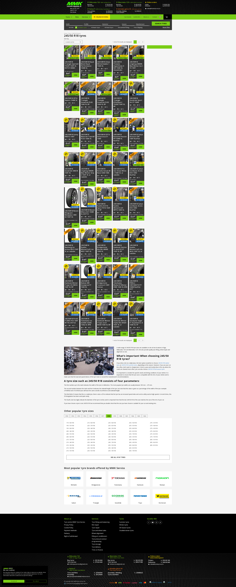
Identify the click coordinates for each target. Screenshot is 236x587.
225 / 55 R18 (91, 437)
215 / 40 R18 (70, 442)
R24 (145, 416)
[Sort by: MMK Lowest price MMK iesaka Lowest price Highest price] (73, 42)
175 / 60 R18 (70, 423)
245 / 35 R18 (112, 428)
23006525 (138, 11)
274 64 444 (109, 6)
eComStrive (77, 583)
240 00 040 (167, 6)
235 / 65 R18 (112, 425)
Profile (86, 24)
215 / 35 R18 (70, 439)
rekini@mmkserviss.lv (153, 8)
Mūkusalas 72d (100, 2)
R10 (67, 416)
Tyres (68, 17)
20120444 (109, 12)
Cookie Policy (68, 528)
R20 (121, 416)
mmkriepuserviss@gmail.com (78, 564)
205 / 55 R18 (70, 434)
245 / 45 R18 (112, 434)
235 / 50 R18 (91, 448)
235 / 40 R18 (91, 442)
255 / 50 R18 (133, 423)
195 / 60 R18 (70, 428)
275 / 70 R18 (154, 437)
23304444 (109, 11)
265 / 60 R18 (133, 445)
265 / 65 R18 (133, 448)
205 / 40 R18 (70, 431)
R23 (139, 416)
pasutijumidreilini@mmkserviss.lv (79, 576)
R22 (133, 416)
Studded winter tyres (126, 530)
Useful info (136, 17)
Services (85, 17)
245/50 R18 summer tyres (129, 365)
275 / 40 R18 (154, 425)
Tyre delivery (96, 547)
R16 (97, 416)
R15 (91, 416)
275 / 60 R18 (154, 431)
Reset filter (166, 27)
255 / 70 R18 (133, 434)
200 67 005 (138, 6)
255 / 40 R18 (112, 448)
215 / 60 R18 (91, 423)
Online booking (102, 17)
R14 (85, 416)
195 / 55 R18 (70, 425)
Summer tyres (124, 522)
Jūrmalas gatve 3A (130, 9)
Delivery (67, 533)
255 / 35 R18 (112, 445)
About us (146, 17)
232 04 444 (109, 4)
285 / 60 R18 (154, 442)
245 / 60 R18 (112, 439)
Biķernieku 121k (130, 2)
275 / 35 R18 (154, 423)
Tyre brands (127, 17)
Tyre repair (96, 528)
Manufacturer (140, 24)
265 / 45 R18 (133, 442)
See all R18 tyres (118, 457)
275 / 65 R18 (154, 434)
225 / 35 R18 (91, 425)
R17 (103, 416)
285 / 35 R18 (154, 439)
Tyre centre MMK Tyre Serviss (74, 522)
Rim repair (95, 525)
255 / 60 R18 (133, 428)
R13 (79, 416)
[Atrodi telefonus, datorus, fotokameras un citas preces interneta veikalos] (167, 582)
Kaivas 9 (99, 9)
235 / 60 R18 (112, 423)
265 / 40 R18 (133, 439)
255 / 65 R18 (133, 431)
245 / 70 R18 (112, 442)
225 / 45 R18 (91, 431)
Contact (154, 17)
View (75, 75)
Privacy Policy (68, 525)
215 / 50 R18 (70, 448)
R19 (115, 416)
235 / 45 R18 (91, 445)
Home (65, 33)
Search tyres (161, 24)
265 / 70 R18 (133, 451)
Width (68, 24)
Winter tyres (123, 525)
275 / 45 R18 (154, 428)
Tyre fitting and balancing (101, 522)
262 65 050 (138, 4)
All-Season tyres (125, 528)
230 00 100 (167, 4)
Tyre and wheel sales (99, 530)
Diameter (105, 24)
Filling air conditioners (99, 536)
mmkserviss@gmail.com (117, 564)
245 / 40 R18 (112, 431)
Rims (77, 17)
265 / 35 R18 (133, 437)
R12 (73, 416)
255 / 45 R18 (112, 451)
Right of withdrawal (71, 536)
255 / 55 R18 (133, 425)
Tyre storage (96, 544)
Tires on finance (97, 550)
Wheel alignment (97, 533)
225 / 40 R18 (91, 428)
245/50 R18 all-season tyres (156, 369)
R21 (127, 416)
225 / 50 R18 (91, 434)
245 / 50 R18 (112, 437)
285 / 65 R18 (154, 445)
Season (124, 24)
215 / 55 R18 (70, 451)
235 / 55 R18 (91, 451)
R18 (109, 416)
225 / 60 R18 (91, 439)
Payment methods (70, 530)
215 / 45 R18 (70, 445)
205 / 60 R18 (70, 437)
